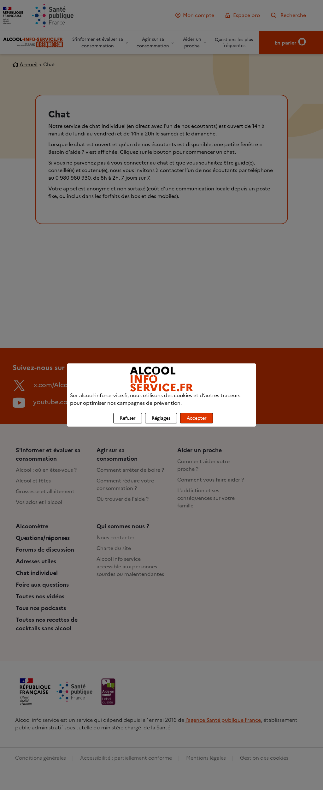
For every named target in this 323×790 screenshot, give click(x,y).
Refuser (127, 418)
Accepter (196, 418)
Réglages (161, 418)
